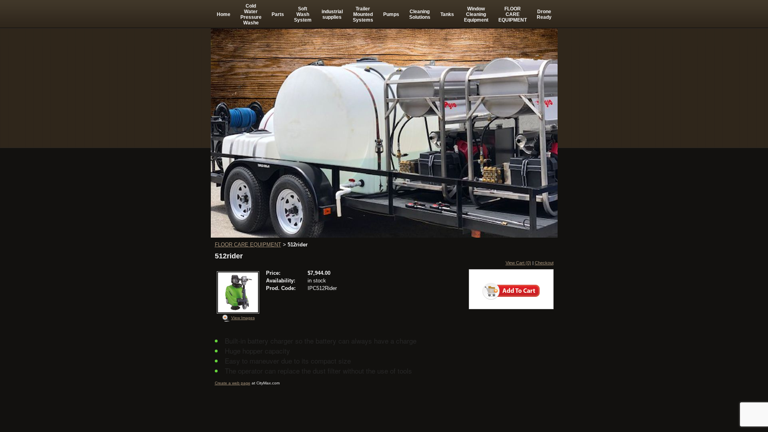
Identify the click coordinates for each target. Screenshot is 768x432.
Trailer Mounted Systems (363, 14)
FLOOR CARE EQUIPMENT (512, 14)
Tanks (447, 14)
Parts (278, 14)
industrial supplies (332, 14)
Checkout (544, 262)
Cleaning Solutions (419, 14)
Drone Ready (544, 14)
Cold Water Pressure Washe (251, 14)
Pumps (391, 14)
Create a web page (232, 383)
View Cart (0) (518, 262)
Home (223, 14)
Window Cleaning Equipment (476, 14)
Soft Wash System (303, 14)
